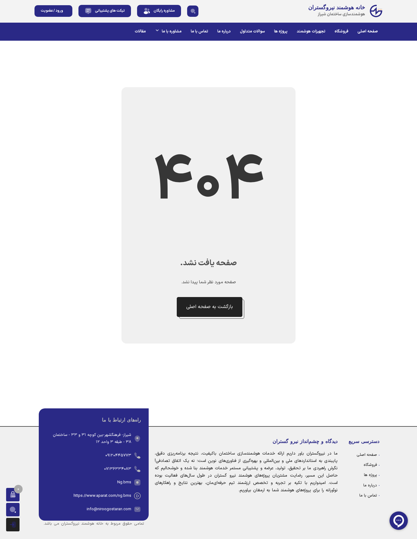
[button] (192, 11)
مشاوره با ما (172, 31)
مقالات (140, 31)
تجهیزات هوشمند (311, 31)
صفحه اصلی (367, 31)
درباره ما (224, 31)
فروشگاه (341, 31)
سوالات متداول (252, 31)
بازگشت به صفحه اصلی (209, 306)
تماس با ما (199, 31)
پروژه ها (281, 31)
